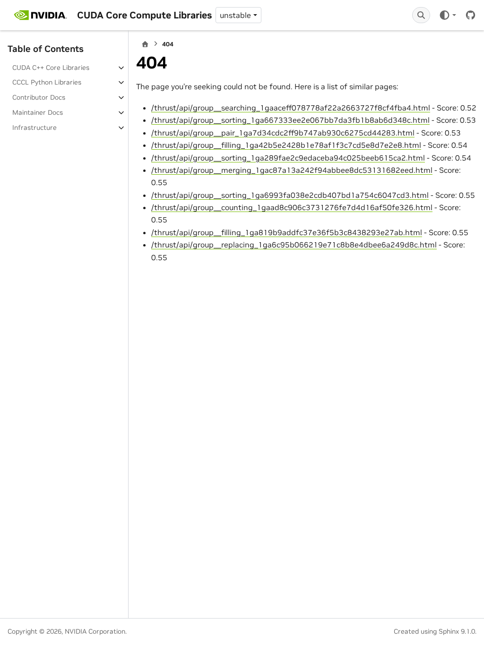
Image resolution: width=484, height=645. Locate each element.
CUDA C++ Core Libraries (50, 67)
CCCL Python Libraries (46, 82)
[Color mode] (447, 15)
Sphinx (449, 631)
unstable (235, 15)
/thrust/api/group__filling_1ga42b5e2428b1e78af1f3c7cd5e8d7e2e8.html (286, 145)
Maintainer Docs (37, 112)
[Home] (145, 44)
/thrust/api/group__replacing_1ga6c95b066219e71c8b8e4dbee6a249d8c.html (294, 244)
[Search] (421, 15)
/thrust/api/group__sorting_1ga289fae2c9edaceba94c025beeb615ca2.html (288, 157)
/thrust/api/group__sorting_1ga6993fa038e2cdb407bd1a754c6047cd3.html (290, 195)
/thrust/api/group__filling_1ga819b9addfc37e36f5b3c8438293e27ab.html (286, 232)
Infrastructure (34, 127)
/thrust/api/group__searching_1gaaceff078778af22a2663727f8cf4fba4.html (290, 107)
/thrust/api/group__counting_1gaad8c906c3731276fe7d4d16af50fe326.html (291, 207)
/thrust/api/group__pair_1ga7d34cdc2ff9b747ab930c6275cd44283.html (283, 132)
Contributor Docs (38, 97)
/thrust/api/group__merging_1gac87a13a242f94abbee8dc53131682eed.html (291, 170)
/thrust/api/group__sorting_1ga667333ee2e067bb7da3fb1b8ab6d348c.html (290, 120)
